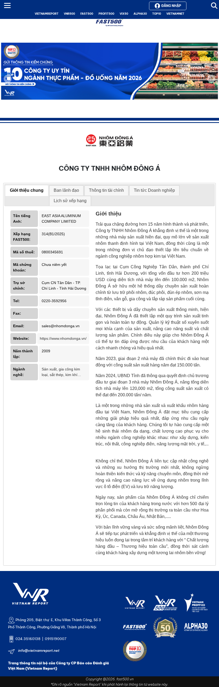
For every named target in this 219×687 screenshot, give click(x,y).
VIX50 (124, 13)
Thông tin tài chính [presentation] (106, 190)
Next (211, 82)
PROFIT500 (106, 13)
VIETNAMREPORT (46, 13)
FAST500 (86, 13)
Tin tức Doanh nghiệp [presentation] (154, 190)
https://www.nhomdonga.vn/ (63, 338)
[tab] (26, 190)
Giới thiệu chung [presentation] (27, 190)
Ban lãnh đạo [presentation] (66, 190)
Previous (8, 79)
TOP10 (156, 13)
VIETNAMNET (175, 13)
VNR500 (69, 13)
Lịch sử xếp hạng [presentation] (70, 200)
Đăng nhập (171, 6)
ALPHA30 (140, 13)
